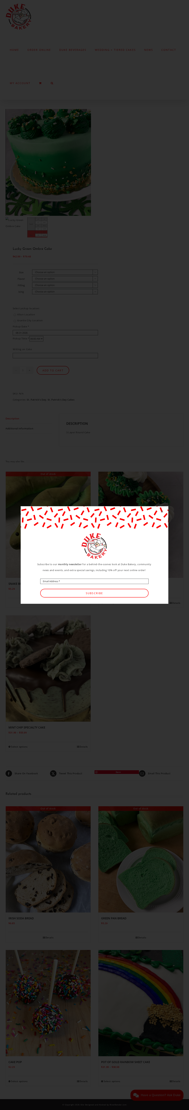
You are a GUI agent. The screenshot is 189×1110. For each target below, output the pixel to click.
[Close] (162, 511)
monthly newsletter (70, 564)
